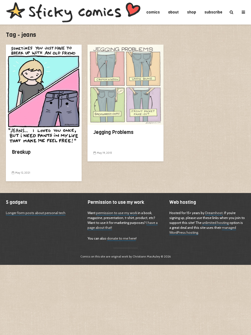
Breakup (21, 152)
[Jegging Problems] (125, 84)
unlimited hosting (215, 222)
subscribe (213, 12)
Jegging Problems (113, 132)
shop (191, 12)
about (173, 12)
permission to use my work (116, 213)
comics (153, 12)
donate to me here (121, 238)
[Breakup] (44, 94)
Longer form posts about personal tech (35, 213)
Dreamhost (214, 213)
